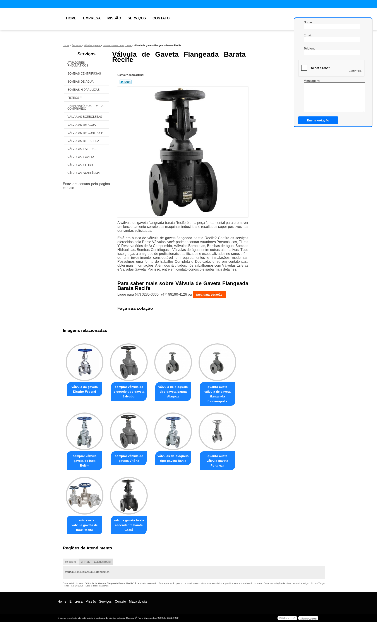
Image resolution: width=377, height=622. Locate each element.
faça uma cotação (209, 294)
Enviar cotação (318, 120)
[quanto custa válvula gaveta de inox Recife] (84, 496)
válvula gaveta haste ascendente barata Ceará (128, 525)
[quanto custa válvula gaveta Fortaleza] (217, 431)
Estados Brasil (102, 561)
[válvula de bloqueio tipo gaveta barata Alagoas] (173, 362)
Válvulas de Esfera (83, 141)
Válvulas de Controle (85, 133)
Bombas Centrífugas (84, 73)
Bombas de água (80, 81)
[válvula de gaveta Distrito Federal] (84, 362)
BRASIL (85, 561)
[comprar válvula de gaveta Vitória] (129, 431)
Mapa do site (138, 601)
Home (71, 18)
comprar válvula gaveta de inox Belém (84, 460)
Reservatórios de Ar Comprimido (86, 107)
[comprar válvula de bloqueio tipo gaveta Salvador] (129, 362)
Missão (114, 18)
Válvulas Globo (80, 165)
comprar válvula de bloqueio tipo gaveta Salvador (128, 391)
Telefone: (308, 48)
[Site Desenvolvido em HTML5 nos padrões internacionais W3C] (287, 618)
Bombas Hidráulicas (83, 89)
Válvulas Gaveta (80, 157)
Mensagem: (308, 80)
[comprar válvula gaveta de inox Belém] (84, 431)
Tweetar (126, 82)
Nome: (308, 22)
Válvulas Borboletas (84, 116)
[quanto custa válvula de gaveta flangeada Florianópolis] (217, 362)
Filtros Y (74, 97)
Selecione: (71, 561)
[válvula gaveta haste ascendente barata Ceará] (129, 496)
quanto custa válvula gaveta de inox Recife (85, 525)
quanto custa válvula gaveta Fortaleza (217, 460)
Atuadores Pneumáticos (77, 64)
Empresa (92, 18)
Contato (161, 18)
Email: (308, 35)
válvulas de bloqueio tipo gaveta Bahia (173, 458)
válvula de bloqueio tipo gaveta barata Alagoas (173, 391)
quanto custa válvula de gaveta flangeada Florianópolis (217, 394)
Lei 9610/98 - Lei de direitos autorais (89, 586)
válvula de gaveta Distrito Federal (85, 389)
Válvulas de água (81, 124)
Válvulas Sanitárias (83, 173)
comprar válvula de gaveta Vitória (129, 458)
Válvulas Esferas (81, 149)
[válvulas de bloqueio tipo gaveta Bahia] (173, 431)
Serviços (137, 18)
